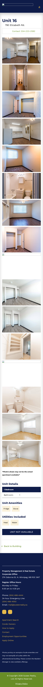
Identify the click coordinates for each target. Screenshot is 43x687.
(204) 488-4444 (16, 595)
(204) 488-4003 (9, 601)
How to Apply (8, 628)
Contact (5, 632)
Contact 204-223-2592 (23, 31)
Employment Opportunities (14, 636)
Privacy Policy (21, 684)
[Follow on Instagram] (10, 612)
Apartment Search (10, 620)
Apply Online (8, 640)
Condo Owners (8, 624)
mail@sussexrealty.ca (17, 605)
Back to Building (12, 546)
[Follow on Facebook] (4, 612)
